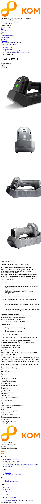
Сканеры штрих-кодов (12, 51)
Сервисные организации (13, 474)
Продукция (8, 49)
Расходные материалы (12, 463)
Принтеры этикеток (11, 459)
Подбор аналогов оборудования (11, 42)
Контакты (4, 39)
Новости (7, 489)
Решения (3, 32)
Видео (7, 491)
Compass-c (8, 47)
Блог (2, 34)
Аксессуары (8, 466)
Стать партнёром (10, 497)
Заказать (4, 67)
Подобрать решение (11, 481)
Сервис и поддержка (7, 35)
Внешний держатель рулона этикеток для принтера (21, 464)
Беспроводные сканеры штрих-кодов (17, 52)
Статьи (7, 487)
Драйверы (4, 41)
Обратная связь (6, 450)
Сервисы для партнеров (8, 44)
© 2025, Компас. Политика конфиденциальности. (17, 500)
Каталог (3, 30)
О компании (5, 37)
